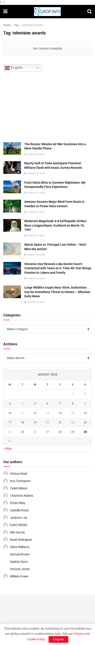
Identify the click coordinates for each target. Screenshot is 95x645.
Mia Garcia (17, 532)
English (16, 68)
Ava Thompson (20, 481)
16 (85, 413)
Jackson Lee (18, 517)
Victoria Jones (20, 569)
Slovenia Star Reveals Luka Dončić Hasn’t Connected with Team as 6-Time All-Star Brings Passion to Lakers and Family (57, 268)
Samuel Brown (20, 554)
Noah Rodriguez (21, 539)
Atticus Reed (18, 473)
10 (9, 413)
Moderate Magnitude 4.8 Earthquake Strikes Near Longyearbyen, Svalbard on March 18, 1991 (55, 225)
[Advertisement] (36, 106)
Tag (16, 25)
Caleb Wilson (18, 488)
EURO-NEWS (18, 525)
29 (72, 432)
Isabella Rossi (19, 510)
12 (34, 413)
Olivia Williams (19, 547)
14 (60, 413)
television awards (32, 25)
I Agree (58, 639)
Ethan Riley (17, 503)
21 (60, 422)
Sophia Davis (19, 561)
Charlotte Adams (21, 495)
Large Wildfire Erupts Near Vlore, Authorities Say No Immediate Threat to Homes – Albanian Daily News (57, 292)
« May (8, 448)
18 (22, 422)
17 (9, 422)
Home (7, 25)
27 (47, 432)
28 (60, 432)
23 (85, 422)
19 (34, 422)
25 (22, 432)
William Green (19, 576)
